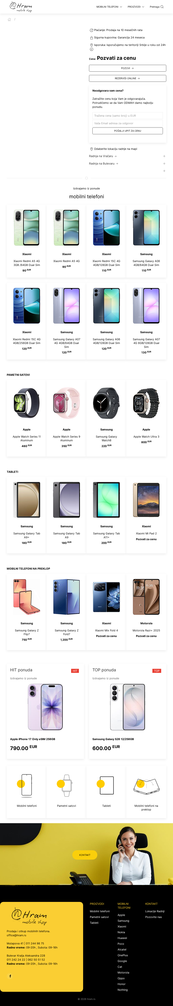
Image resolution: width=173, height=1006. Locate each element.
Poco (121, 943)
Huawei (122, 938)
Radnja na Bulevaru (102, 163)
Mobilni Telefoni (107, 6)
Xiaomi (122, 926)
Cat (120, 966)
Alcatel (122, 949)
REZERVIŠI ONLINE (125, 78)
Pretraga (154, 6)
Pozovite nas (153, 917)
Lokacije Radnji (155, 911)
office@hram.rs (16, 935)
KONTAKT (84, 854)
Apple (121, 915)
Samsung (123, 920)
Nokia (121, 932)
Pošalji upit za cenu (127, 130)
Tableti (94, 922)
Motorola (123, 972)
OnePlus (123, 955)
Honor (122, 984)
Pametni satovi (99, 917)
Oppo (121, 978)
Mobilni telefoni (100, 911)
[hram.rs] (21, 7)
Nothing (123, 989)
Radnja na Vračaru (101, 156)
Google (122, 961)
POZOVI (125, 68)
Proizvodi (134, 6)
